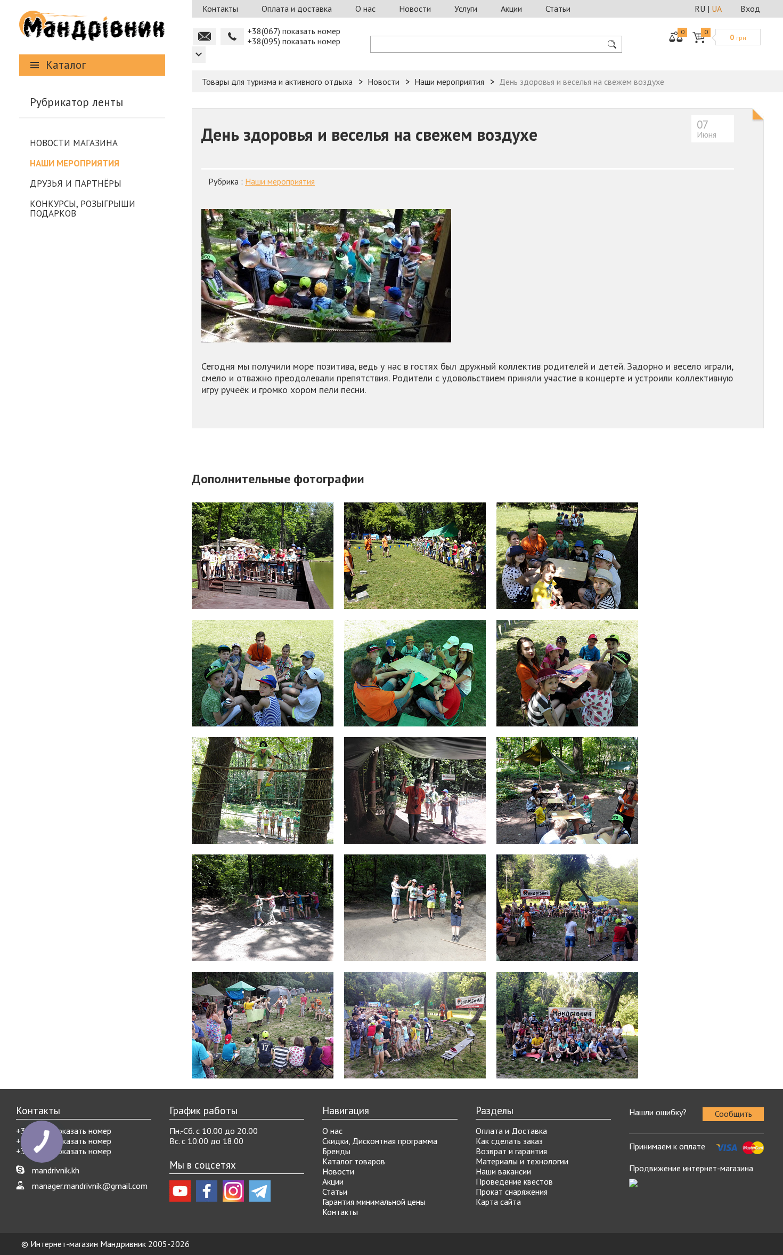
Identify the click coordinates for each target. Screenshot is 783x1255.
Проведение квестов (514, 1181)
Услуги (465, 8)
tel (232, 36)
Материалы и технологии (522, 1161)
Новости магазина (74, 143)
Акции (511, 8)
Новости (415, 8)
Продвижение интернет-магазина (691, 1168)
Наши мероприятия (74, 163)
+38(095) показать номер (293, 41)
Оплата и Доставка (511, 1130)
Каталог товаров (353, 1161)
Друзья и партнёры (75, 183)
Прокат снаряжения (512, 1191)
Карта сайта (498, 1201)
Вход (750, 8)
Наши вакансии (503, 1171)
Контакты (220, 8)
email (204, 36)
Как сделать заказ (509, 1141)
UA (717, 8)
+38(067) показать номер (293, 31)
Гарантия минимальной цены (374, 1201)
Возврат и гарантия (511, 1151)
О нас (365, 8)
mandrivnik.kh (55, 1170)
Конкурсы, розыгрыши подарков (82, 208)
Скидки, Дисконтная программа (379, 1141)
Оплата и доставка (297, 8)
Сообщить (733, 1113)
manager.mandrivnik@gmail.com (90, 1185)
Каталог (66, 65)
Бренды (336, 1151)
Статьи (557, 8)
